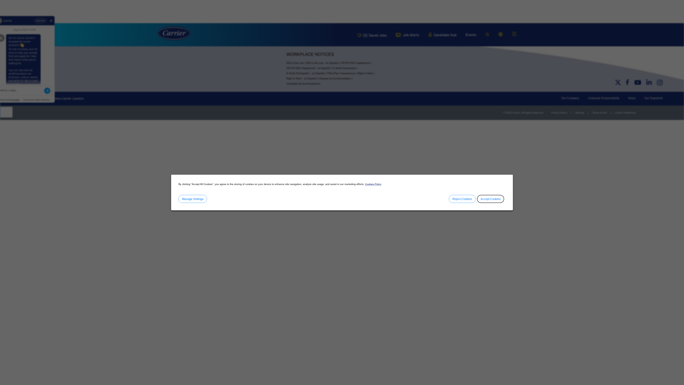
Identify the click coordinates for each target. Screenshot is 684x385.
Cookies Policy (373, 184)
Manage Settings (192, 198)
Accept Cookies (491, 198)
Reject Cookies (462, 198)
